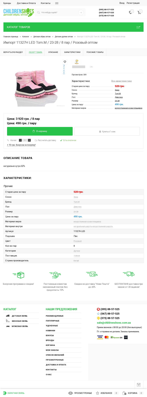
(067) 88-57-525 (109, 313)
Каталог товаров (18, 27)
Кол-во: (13, 140)
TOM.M (77, 256)
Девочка (119, 97)
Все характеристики (121, 81)
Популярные (52, 321)
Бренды (7, 3)
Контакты (45, 3)
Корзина (50, 345)
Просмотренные (55, 360)
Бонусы (50, 335)
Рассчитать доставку (47, 140)
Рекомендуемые (54, 316)
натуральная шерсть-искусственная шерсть (93, 226)
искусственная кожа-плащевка (128, 108)
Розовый (78, 241)
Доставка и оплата (56, 365)
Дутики (77, 251)
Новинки (50, 330)
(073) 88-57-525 (109, 318)
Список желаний (55, 355)
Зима (117, 90)
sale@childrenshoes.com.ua (114, 322)
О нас (49, 374)
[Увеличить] (35, 84)
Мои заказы (52, 350)
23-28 (117, 101)
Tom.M (118, 93)
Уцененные (52, 326)
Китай (76, 261)
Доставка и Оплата (26, 3)
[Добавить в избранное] (64, 61)
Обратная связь (15, 393)
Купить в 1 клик (108, 131)
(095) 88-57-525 (109, 309)
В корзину (41, 131)
